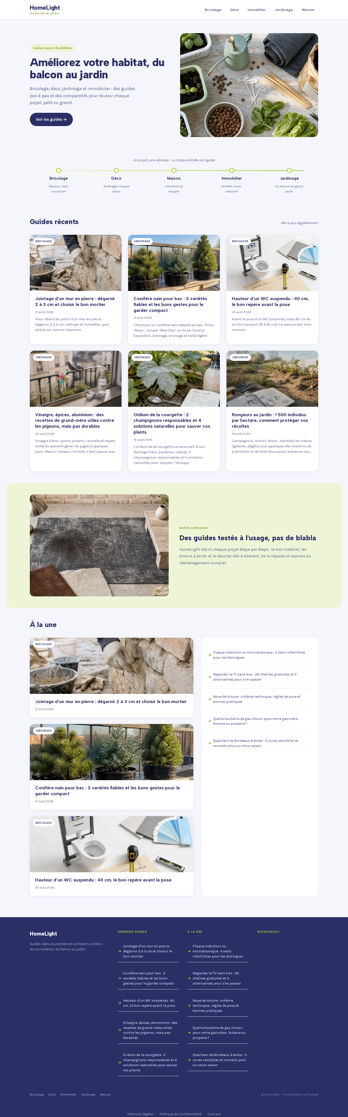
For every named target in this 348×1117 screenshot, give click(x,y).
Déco (234, 10)
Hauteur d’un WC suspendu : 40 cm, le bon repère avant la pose (149, 1003)
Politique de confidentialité (181, 1114)
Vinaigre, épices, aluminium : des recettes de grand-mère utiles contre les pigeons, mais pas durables (150, 1030)
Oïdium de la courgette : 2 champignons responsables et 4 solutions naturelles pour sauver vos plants (150, 1062)
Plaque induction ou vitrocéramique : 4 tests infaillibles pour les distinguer (259, 655)
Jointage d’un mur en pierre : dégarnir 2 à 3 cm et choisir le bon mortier (147, 951)
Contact (214, 1114)
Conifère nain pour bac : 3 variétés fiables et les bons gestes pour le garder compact (148, 978)
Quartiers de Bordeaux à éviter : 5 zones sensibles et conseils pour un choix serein (255, 743)
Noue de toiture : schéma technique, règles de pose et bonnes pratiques (257, 699)
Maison (308, 10)
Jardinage (284, 10)
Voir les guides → (51, 119)
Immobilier (257, 10)
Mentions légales (140, 1114)
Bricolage (213, 10)
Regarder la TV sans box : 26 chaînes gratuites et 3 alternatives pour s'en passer (255, 677)
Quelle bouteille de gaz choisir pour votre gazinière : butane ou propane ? (256, 721)
